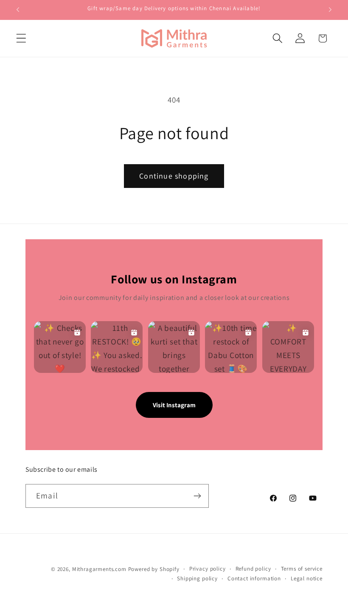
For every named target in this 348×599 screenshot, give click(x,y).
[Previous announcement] (17, 9)
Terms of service (302, 568)
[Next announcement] (330, 9)
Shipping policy (197, 578)
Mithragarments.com (99, 569)
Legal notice (307, 578)
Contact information (254, 578)
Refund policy (253, 568)
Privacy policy (207, 568)
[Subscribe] (197, 496)
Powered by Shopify (154, 569)
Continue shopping (173, 176)
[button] (21, 38)
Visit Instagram (174, 405)
